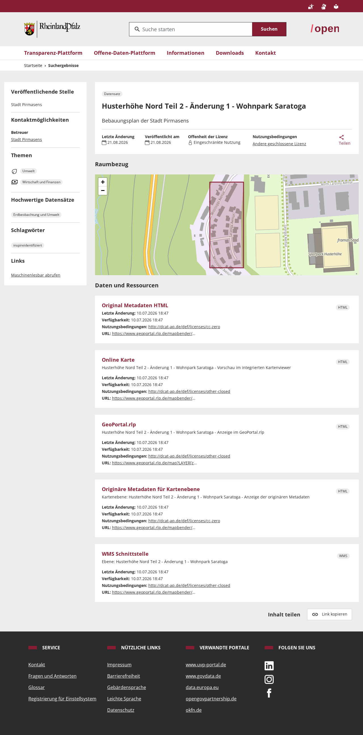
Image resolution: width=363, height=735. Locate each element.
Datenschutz (120, 710)
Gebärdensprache (126, 687)
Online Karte (118, 360)
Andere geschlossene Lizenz (279, 143)
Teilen (345, 143)
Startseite (33, 65)
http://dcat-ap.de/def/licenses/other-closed (189, 391)
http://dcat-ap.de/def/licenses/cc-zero (184, 326)
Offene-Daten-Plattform (124, 52)
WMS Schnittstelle (125, 554)
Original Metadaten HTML (135, 305)
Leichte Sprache (124, 699)
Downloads (230, 52)
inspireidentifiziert (27, 245)
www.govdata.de (203, 676)
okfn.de (194, 710)
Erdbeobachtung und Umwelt (36, 214)
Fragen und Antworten (52, 676)
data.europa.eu (202, 687)
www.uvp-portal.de (206, 665)
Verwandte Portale (224, 648)
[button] (102, 182)
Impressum (119, 665)
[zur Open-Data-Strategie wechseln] (325, 28)
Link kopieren (334, 614)
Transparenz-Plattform (53, 52)
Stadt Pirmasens (26, 139)
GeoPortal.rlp (119, 425)
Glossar (36, 687)
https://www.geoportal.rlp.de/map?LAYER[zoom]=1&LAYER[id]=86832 (177, 463)
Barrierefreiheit (123, 676)
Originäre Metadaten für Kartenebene (151, 489)
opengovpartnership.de (211, 699)
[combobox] (190, 29)
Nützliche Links (140, 648)
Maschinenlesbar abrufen (35, 275)
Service (50, 648)
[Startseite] (52, 28)
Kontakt (265, 52)
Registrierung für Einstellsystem (62, 699)
